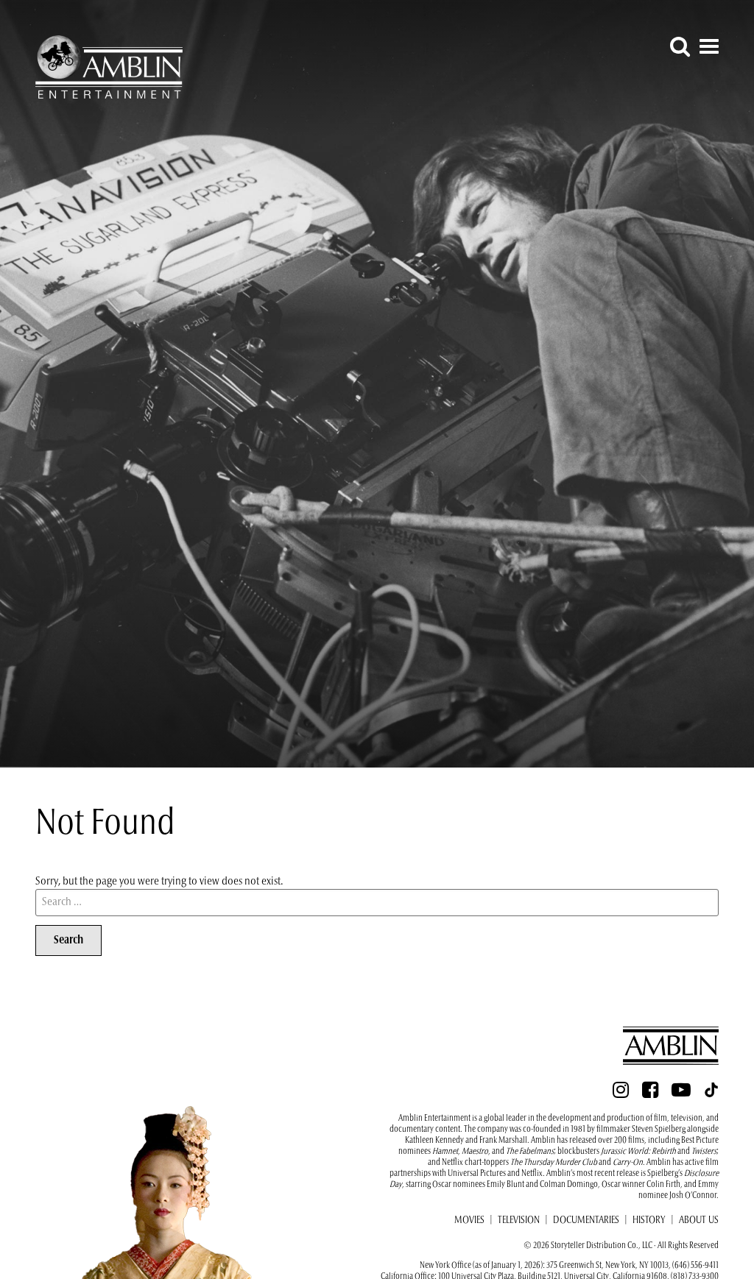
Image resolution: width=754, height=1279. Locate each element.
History (649, 1221)
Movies (469, 1221)
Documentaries (586, 1221)
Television (519, 1221)
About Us (699, 1221)
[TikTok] (711, 1094)
